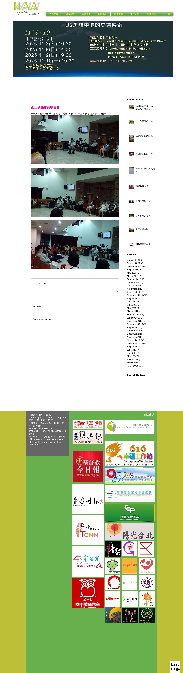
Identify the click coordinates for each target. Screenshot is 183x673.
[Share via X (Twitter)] (39, 283)
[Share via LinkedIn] (45, 283)
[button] (70, 14)
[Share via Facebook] (32, 283)
